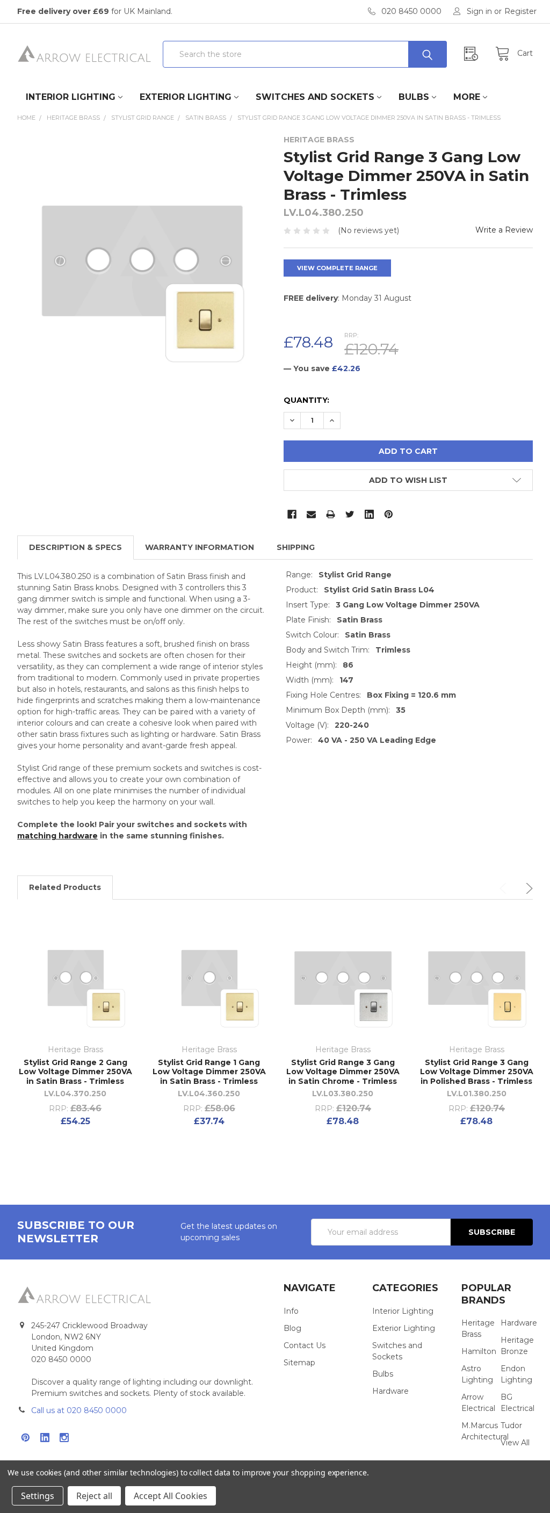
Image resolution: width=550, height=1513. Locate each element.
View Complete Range (337, 268)
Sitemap (299, 1362)
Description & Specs (75, 547)
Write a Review (504, 230)
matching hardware (57, 836)
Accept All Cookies (170, 1496)
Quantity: (306, 400)
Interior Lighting (70, 97)
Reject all (94, 1496)
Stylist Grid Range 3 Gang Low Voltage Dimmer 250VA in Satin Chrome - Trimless (343, 1072)
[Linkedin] (369, 514)
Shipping (296, 547)
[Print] (330, 514)
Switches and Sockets (315, 97)
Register (520, 11)
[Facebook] (292, 514)
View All (515, 1442)
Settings (37, 1496)
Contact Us (304, 1345)
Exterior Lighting (185, 97)
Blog (292, 1328)
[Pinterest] (388, 514)
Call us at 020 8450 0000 (79, 1410)
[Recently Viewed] (473, 54)
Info (291, 1311)
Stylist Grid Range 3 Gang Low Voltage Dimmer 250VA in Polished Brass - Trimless (476, 1072)
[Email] (311, 514)
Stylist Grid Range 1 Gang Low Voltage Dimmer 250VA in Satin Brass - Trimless (209, 1072)
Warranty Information (199, 547)
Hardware (390, 1391)
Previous (505, 888)
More (466, 97)
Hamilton (478, 1351)
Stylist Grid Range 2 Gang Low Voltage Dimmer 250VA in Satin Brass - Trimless (75, 1072)
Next (527, 888)
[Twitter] (350, 514)
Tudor (511, 1425)
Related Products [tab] (65, 887)
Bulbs (414, 97)
